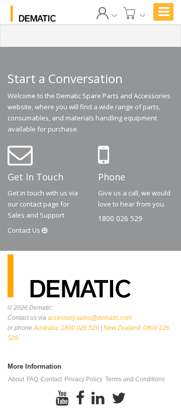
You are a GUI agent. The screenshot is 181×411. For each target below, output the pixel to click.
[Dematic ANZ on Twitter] (119, 398)
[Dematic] (33, 14)
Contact (25, 230)
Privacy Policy (83, 379)
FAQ (32, 379)
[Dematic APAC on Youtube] (62, 398)
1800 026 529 (120, 218)
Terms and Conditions (135, 379)
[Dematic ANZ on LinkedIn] (98, 398)
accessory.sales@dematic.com (90, 317)
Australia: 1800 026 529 (66, 327)
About (16, 379)
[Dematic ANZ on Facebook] (80, 398)
